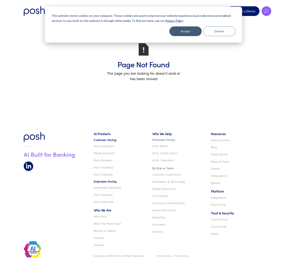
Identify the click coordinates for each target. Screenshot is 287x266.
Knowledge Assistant (107, 187)
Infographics (219, 176)
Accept (185, 31)
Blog (214, 147)
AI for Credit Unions (165, 153)
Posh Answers (103, 160)
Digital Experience (164, 189)
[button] (266, 11)
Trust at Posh (219, 219)
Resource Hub (220, 140)
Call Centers (160, 196)
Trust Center (219, 226)
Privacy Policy (174, 20)
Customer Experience (166, 174)
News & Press (220, 161)
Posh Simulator (103, 195)
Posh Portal (218, 205)
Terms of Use (181, 256)
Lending (157, 231)
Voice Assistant (103, 146)
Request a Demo (243, 11)
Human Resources (164, 210)
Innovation (159, 224)
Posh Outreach (103, 167)
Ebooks (216, 183)
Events (215, 169)
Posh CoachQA (103, 202)
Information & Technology (168, 182)
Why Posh (100, 216)
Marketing (158, 217)
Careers (99, 238)
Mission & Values (105, 231)
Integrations (218, 198)
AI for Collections (163, 160)
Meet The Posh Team (107, 224)
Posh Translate (103, 174)
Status (215, 234)
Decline (219, 31)
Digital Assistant (104, 153)
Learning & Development (168, 203)
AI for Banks (160, 146)
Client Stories (219, 154)
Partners (99, 245)
